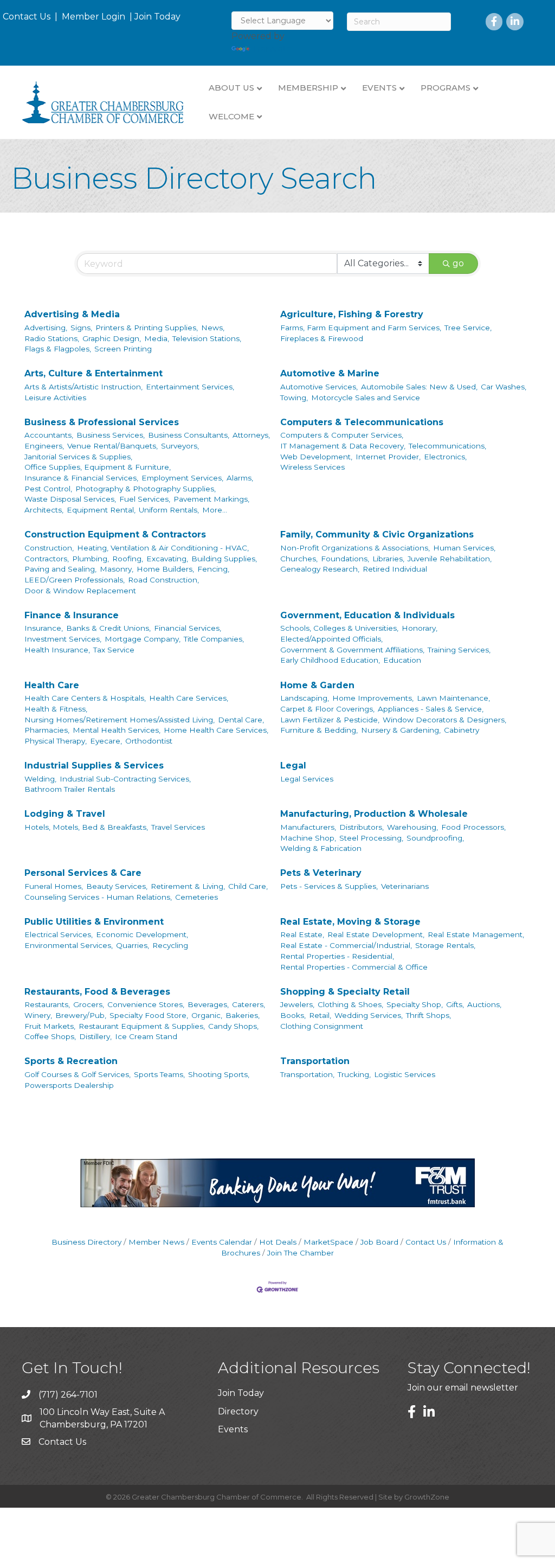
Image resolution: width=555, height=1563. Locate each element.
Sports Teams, (159, 1074)
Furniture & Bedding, (319, 730)
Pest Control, (48, 488)
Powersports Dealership (69, 1085)
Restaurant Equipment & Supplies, (142, 1026)
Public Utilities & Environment (94, 922)
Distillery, (95, 1036)
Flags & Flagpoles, (57, 348)
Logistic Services (404, 1074)
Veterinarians (405, 886)
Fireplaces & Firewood (321, 338)
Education (402, 660)
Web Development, (316, 456)
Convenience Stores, (145, 1004)
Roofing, (127, 558)
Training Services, (459, 649)
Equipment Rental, (101, 509)
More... (214, 509)
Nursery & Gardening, (401, 730)
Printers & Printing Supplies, (146, 327)
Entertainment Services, (190, 386)
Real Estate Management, (476, 934)
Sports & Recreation (71, 1061)
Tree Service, (468, 327)
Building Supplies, (224, 558)
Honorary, (419, 628)
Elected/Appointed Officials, (331, 639)
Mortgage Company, (142, 639)
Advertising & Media (72, 314)
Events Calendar (221, 1242)
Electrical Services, (58, 934)
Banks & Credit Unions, (108, 628)
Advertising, (45, 327)
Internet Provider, (388, 456)
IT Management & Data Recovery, (342, 445)
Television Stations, (206, 338)
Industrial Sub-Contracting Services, (125, 778)
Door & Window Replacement (80, 590)
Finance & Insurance (71, 615)
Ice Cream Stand (146, 1036)
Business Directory (86, 1242)
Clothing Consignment (321, 1026)
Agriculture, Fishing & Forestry (351, 314)
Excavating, (167, 558)
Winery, (38, 1015)
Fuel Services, (144, 499)
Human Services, (464, 547)
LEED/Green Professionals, (74, 579)
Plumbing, (90, 558)
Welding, (40, 778)
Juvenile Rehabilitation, (450, 558)
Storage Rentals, (445, 945)
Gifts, (455, 1004)
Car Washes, (503, 386)
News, (212, 327)
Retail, (320, 1015)
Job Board (379, 1242)
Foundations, (345, 558)
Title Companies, (214, 639)
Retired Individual (395, 569)
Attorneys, (251, 435)
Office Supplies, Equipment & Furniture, (97, 467)
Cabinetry (461, 730)
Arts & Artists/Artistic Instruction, (83, 386)
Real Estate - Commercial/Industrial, (346, 945)
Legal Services (306, 778)
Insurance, (43, 628)
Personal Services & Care (82, 873)
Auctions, (484, 1004)
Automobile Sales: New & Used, (419, 386)
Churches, (299, 558)
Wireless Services (312, 467)
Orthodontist (148, 740)
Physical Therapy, (55, 740)
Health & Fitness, (55, 708)
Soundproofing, (435, 838)
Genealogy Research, (319, 569)
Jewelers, (297, 1004)
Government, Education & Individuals (367, 615)
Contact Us (26, 16)
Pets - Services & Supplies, (329, 886)
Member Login (93, 16)
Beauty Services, (116, 886)
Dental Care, (241, 719)
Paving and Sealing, (60, 569)
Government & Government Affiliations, (352, 649)
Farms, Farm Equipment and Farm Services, (360, 327)
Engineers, (44, 445)
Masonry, (116, 569)
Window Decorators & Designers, (444, 719)
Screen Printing (123, 348)
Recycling (170, 945)
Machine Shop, (308, 838)
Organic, (206, 1015)
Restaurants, (47, 1004)
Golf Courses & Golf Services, (77, 1074)
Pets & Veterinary (321, 873)
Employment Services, (182, 477)
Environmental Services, (68, 945)
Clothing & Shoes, (350, 1004)
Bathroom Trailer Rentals (69, 789)
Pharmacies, (46, 730)
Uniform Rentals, (169, 509)
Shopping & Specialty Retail (345, 992)
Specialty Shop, (414, 1004)
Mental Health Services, (116, 730)
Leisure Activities (55, 397)
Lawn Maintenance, (453, 698)
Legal (293, 765)
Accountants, (48, 435)
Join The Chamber (300, 1252)
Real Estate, (302, 934)
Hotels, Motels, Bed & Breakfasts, (86, 827)
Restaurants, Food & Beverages (97, 992)
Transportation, (307, 1074)
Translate (271, 48)
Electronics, (445, 456)
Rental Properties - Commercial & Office (354, 967)
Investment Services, (62, 639)
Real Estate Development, (375, 934)
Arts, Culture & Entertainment (93, 373)
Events (233, 1429)
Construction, (49, 547)
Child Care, (248, 886)
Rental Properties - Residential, (337, 956)
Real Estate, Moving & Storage (350, 922)
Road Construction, (163, 579)
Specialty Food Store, (148, 1015)
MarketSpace (328, 1242)
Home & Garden (317, 685)
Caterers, (248, 1004)
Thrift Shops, (428, 1015)
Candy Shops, (233, 1026)
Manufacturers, (308, 827)
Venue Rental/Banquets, (112, 445)
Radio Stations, (51, 338)
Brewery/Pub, (80, 1015)
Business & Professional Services (101, 422)
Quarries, (132, 945)
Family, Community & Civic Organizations (377, 534)
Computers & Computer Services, (341, 435)
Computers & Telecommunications (361, 422)
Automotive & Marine (329, 373)
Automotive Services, (319, 386)
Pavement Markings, (211, 499)
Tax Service (113, 649)
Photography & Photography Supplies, (145, 488)
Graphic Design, (111, 338)
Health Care (51, 685)
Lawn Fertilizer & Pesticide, (329, 719)
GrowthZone (426, 1496)
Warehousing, (412, 827)
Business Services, (110, 435)
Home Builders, (165, 569)
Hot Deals (277, 1242)
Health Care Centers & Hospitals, (85, 698)
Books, (293, 1015)
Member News (156, 1242)
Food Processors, (473, 827)
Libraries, (388, 558)
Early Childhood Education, (330, 660)
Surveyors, (180, 445)
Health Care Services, (188, 698)
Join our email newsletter (463, 1387)
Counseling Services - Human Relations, (98, 897)
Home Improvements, (373, 698)
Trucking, (354, 1074)
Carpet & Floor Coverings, (327, 708)
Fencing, (213, 569)
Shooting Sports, (218, 1074)
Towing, (294, 397)
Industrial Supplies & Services (94, 765)
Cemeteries (196, 897)
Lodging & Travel (64, 814)
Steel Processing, (371, 838)
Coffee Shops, (50, 1036)
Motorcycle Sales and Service (365, 397)
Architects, (43, 509)
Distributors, (361, 827)
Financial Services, (187, 628)
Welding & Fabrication (321, 848)
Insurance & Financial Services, (81, 477)
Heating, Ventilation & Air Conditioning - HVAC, (163, 547)
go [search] (458, 263)
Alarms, (240, 477)
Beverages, (208, 1004)
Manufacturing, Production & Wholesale (374, 814)
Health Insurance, (57, 649)
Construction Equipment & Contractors (115, 534)
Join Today (157, 16)
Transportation (315, 1061)
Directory (238, 1411)
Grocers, (88, 1004)
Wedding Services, (368, 1015)
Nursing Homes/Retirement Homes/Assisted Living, (119, 719)
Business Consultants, (188, 435)
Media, (156, 338)
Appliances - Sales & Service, (430, 708)
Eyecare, (106, 740)
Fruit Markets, (49, 1026)
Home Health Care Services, (216, 730)
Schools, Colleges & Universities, (339, 628)
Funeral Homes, (53, 886)
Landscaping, (304, 698)
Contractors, (46, 558)
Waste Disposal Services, (70, 499)
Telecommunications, (447, 445)
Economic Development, (142, 934)
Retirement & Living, (188, 886)
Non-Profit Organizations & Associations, (355, 547)
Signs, (81, 327)
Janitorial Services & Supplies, (78, 456)
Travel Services (178, 827)
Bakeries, (242, 1015)
